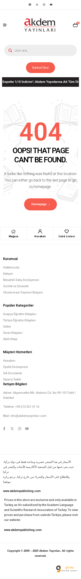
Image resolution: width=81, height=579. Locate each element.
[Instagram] (44, 4)
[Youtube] (51, 4)
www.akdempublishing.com (22, 491)
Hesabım (40, 236)
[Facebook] (29, 4)
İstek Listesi (67, 236)
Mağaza (13, 236)
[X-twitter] (36, 4)
